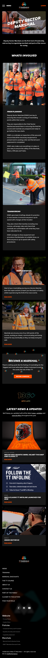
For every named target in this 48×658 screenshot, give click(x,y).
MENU (8, 5)
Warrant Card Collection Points (11, 641)
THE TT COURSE (8, 580)
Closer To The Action (11, 597)
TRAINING (6, 572)
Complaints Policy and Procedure (12, 628)
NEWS (4, 568)
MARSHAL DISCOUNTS (10, 576)
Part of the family (9, 593)
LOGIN (43, 5)
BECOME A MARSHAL (22, 376)
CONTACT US (7, 589)
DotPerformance (12, 654)
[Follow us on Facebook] (19, 608)
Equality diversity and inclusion (11, 631)
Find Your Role (8, 601)
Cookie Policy (6, 622)
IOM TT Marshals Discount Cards (11, 644)
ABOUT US (6, 584)
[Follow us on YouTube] (29, 608)
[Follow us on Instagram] (24, 608)
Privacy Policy (7, 619)
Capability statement (9, 635)
